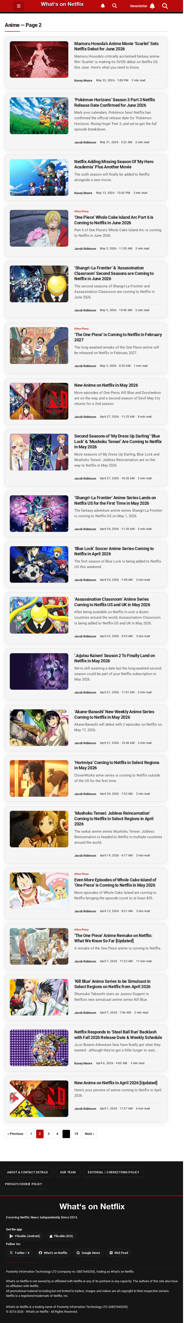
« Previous (15, 1134)
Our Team (68, 1172)
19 (76, 1134)
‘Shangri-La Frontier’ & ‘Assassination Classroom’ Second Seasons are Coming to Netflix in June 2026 (114, 273)
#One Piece (81, 211)
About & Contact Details (27, 1172)
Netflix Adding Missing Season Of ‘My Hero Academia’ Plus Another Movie (114, 164)
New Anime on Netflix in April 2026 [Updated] (115, 1082)
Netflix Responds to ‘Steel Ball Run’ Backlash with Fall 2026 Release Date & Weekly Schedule (118, 1034)
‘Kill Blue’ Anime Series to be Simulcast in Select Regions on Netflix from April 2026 (112, 984)
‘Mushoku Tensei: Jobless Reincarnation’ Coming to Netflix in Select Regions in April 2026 (114, 818)
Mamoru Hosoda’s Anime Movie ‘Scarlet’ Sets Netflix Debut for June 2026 (116, 46)
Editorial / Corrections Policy (113, 1172)
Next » (89, 1134)
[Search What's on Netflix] (114, 6)
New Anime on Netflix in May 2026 (106, 385)
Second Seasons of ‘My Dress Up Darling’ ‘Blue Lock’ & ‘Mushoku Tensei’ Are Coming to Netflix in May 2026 (118, 441)
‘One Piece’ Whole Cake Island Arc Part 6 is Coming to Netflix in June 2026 (113, 220)
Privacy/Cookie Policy (23, 1184)
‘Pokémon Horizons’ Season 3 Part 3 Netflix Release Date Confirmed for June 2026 (114, 102)
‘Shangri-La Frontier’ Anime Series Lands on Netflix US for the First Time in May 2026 (115, 500)
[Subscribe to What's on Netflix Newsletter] (103, 6)
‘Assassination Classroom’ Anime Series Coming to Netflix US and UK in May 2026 (112, 602)
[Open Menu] (18, 6)
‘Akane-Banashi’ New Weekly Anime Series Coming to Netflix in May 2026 (114, 714)
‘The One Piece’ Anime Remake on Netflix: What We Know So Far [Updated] (113, 938)
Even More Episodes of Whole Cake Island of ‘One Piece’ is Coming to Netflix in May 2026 (115, 882)
